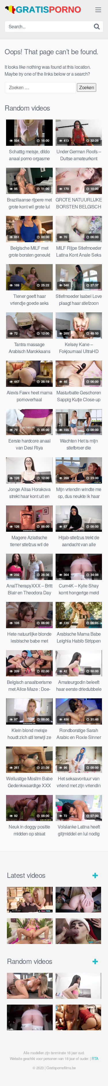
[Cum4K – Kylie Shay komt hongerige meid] (30, 1017)
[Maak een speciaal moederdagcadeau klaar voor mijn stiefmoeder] (30, 986)
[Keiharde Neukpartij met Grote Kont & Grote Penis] (30, 900)
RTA (95, 1058)
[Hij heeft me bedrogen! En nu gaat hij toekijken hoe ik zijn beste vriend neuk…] (78, 900)
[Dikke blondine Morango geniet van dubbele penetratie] (78, 931)
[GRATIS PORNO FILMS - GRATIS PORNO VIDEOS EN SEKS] (48, 9)
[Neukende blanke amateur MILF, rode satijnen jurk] (78, 1017)
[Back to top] (98, 1073)
